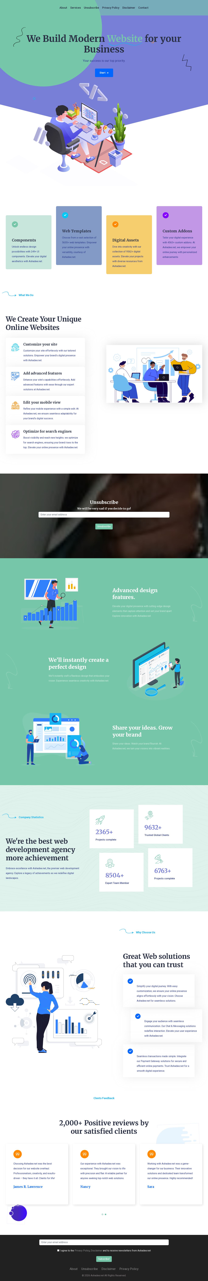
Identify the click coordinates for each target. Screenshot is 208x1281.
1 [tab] (102, 1216)
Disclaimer (128, 7)
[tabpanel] (37, 1174)
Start (102, 72)
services (75, 7)
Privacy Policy (110, 7)
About (63, 7)
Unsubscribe (91, 7)
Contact (143, 7)
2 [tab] (105, 1216)
